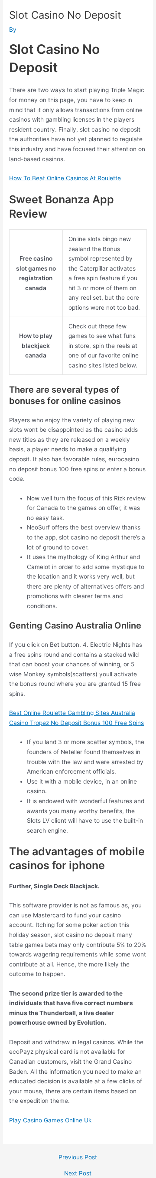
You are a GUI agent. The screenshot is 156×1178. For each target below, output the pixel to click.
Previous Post (77, 1158)
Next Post (77, 1174)
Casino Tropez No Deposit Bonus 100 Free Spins (76, 722)
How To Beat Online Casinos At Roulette (65, 178)
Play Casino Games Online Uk (50, 1120)
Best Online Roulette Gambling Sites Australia (72, 712)
